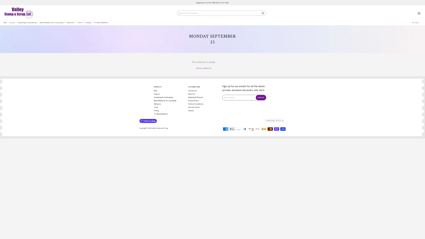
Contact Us (192, 90)
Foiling (88, 22)
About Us (191, 94)
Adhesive (71, 22)
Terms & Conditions (196, 104)
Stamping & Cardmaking (27, 22)
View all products (204, 68)
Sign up (261, 97)
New (5, 22)
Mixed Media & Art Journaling (52, 22)
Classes (12, 22)
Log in (416, 23)
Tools (80, 22)
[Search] (263, 13)
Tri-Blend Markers (101, 22)
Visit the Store (194, 107)
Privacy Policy (193, 100)
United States (273, 120)
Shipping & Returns (195, 97)
